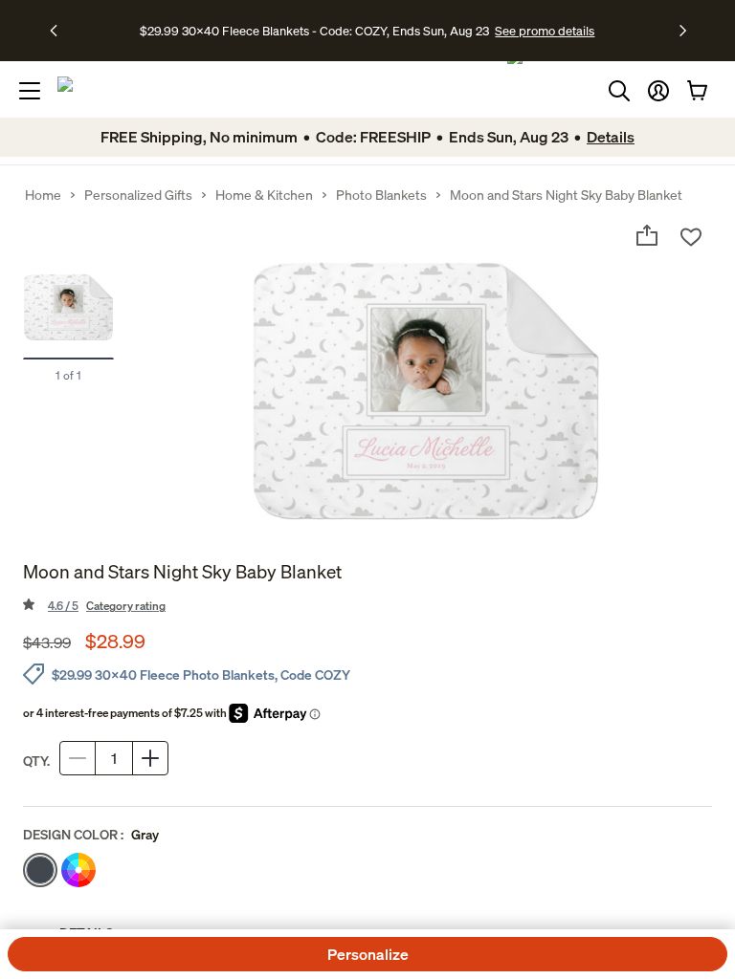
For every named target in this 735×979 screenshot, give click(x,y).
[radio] (40, 870)
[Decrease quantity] (77, 758)
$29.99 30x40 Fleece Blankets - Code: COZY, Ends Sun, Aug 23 (317, 30)
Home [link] (43, 195)
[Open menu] (29, 90)
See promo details (544, 30)
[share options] (647, 235)
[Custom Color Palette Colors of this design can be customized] (78, 870)
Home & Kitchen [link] (264, 195)
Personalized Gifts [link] (138, 195)
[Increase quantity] (150, 758)
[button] (658, 90)
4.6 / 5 (107, 605)
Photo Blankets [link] (381, 195)
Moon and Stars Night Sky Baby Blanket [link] (566, 195)
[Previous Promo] (60, 30)
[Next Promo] (683, 30)
